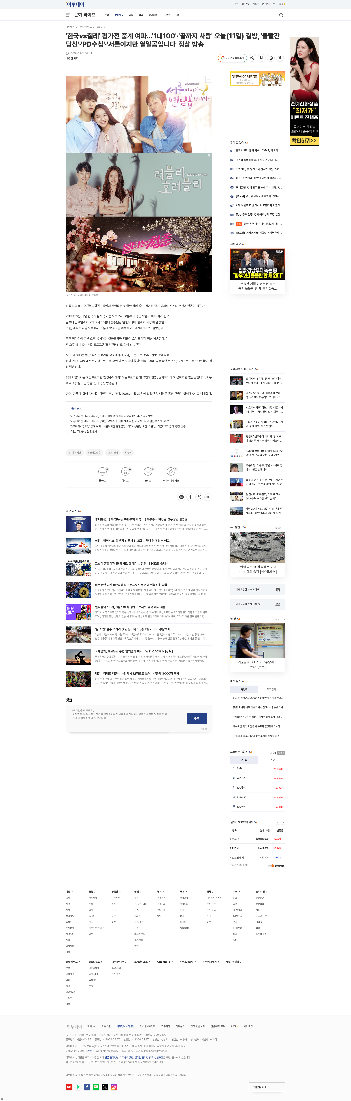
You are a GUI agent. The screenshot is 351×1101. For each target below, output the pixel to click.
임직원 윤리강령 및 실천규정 (149, 1057)
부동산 (115, 891)
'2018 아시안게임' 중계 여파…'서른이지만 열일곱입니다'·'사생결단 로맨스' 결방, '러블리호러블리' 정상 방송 (128, 426)
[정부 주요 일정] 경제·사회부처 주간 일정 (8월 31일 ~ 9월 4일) (270, 214)
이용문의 (180, 1026)
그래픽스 (93, 980)
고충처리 (165, 1026)
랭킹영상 (116, 974)
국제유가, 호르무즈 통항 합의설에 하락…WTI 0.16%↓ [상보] (134, 651)
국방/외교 (211, 909)
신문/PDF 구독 (268, 4)
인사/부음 (237, 928)
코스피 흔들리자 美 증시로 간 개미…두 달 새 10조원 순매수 (132, 563)
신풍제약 (241, 797)
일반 (178, 15)
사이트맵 (248, 1026)
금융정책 (93, 897)
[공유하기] (253, 58)
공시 (68, 897)
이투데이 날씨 (210, 961)
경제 (159, 891)
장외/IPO (70, 916)
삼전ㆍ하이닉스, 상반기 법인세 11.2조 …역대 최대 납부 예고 (132, 540)
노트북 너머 (261, 934)
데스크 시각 (261, 916)
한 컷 (91, 986)
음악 (141, 15)
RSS (281, 4)
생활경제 (161, 909)
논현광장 (260, 903)
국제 (182, 891)
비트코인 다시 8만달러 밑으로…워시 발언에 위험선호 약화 (131, 585)
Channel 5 (163, 961)
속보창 (255, 4)
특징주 (244, 689)
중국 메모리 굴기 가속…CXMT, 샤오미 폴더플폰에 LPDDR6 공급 (271, 150)
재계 (136, 897)
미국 (182, 909)
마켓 (68, 891)
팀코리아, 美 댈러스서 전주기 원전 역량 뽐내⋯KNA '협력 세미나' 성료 (274, 169)
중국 (182, 916)
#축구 (128, 452)
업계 (114, 903)
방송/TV (118, 15)
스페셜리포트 (141, 961)
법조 (235, 897)
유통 (136, 928)
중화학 (137, 916)
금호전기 (241, 778)
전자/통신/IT (140, 903)
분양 (114, 916)
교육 (235, 903)
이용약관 (106, 1026)
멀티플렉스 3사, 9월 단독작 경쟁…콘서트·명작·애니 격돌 (130, 607)
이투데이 (70, 26)
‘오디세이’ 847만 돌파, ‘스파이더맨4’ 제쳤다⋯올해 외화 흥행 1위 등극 (264, 383)
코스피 (244, 760)
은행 (91, 903)
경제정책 (161, 897)
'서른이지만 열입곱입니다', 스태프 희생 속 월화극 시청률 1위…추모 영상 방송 (111, 416)
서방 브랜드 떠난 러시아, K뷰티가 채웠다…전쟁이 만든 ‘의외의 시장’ (272, 205)
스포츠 (167, 15)
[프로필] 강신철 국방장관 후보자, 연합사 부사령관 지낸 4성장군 (270, 196)
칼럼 (258, 928)
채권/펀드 (70, 934)
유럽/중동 (184, 928)
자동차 (137, 909)
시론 (258, 909)
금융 (91, 891)
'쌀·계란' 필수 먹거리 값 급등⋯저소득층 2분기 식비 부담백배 (132, 629)
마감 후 (259, 922)
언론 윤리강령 (111, 1057)
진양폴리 (241, 787)
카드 (91, 922)
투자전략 (271, 689)
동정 (235, 934)
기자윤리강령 (126, 1057)
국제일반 (184, 903)
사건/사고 (237, 909)
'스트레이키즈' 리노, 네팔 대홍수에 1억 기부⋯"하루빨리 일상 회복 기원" (264, 412)
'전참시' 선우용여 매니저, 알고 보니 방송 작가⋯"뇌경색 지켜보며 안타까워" (264, 441)
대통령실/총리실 (214, 897)
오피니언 (260, 891)
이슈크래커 (94, 967)
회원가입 (245, 4)
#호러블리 (113, 452)
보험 (91, 909)
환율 (68, 940)
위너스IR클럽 (186, 961)
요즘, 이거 (93, 974)
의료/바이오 (139, 934)
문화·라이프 (84, 15)
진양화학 (241, 806)
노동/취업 (237, 916)
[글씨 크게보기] (280, 58)
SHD (239, 768)
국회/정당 (211, 903)
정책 (114, 909)
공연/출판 (153, 15)
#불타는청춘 (94, 452)
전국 (235, 922)
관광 (107, 15)
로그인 (235, 4)
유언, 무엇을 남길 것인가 (83, 431)
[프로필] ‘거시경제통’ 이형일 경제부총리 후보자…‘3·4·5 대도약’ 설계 (273, 232)
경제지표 (161, 903)
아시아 (183, 922)
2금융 (91, 916)
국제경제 (184, 897)
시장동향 (116, 897)
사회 (235, 891)
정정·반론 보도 (197, 1026)
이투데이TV (118, 961)
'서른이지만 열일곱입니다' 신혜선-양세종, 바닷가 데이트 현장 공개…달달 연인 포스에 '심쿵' (119, 421)
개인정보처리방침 (125, 1026)
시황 (68, 903)
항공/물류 (138, 922)
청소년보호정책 (147, 1026)
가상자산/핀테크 (96, 928)
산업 (136, 891)
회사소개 (91, 1026)
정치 (209, 891)
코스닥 (271, 760)
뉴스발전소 (94, 961)
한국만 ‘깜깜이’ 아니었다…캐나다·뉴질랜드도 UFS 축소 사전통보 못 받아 (279, 223)
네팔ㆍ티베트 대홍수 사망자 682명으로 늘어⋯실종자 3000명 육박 (137, 673)
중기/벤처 (138, 940)
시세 (68, 909)
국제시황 (70, 946)
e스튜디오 (116, 967)
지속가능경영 (232, 961)
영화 (131, 15)
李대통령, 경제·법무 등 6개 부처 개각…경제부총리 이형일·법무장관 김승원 (141, 519)
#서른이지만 (75, 452)
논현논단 (260, 897)
